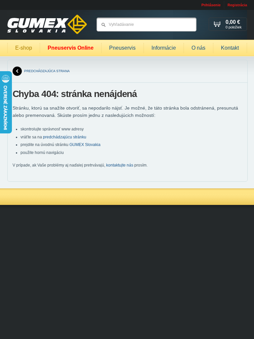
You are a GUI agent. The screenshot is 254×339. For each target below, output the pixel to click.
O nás (198, 48)
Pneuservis (122, 48)
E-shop (23, 48)
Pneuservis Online (71, 48)
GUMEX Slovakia (85, 144)
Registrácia (237, 5)
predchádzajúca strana (47, 71)
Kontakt (230, 48)
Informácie (163, 48)
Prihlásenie (211, 5)
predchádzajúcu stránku (64, 137)
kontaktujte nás (119, 165)
